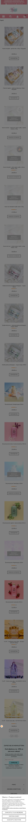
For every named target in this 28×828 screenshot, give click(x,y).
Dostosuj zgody (14, 816)
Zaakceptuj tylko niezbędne (14, 812)
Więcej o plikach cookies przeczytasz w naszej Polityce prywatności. (14, 808)
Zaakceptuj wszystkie (14, 819)
